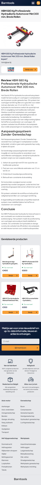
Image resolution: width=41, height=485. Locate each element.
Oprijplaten (6, 429)
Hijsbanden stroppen (9, 451)
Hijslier (4, 454)
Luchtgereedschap (27, 422)
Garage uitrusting (8, 419)
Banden (4, 416)
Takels (4, 470)
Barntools (7, 3)
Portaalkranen (7, 467)
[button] (33, 3)
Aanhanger (6, 406)
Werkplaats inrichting (28, 467)
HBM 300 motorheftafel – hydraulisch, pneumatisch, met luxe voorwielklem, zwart (30, 299)
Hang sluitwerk (7, 422)
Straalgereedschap (27, 460)
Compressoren (25, 410)
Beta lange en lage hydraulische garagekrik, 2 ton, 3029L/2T (10, 263)
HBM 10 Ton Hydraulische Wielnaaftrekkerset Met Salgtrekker (10, 299)
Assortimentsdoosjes (28, 444)
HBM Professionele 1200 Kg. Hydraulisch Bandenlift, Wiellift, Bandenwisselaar (30, 263)
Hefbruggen (24, 447)
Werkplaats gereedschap (29, 463)
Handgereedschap (27, 416)
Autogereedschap (8, 413)
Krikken (4, 426)
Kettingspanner (7, 457)
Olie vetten (24, 457)
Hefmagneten (7, 447)
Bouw (22, 406)
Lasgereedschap (26, 451)
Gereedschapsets (27, 413)
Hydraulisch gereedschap (30, 419)
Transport (5, 432)
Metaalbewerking (26, 454)
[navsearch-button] (38, 3)
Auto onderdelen (8, 410)
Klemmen (5, 460)
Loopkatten (6, 463)
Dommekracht (7, 444)
